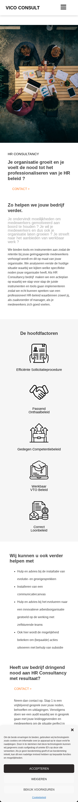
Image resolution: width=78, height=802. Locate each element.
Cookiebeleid (39, 797)
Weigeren (39, 779)
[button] (72, 730)
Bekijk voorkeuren (39, 789)
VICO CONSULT (23, 7)
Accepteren (39, 768)
